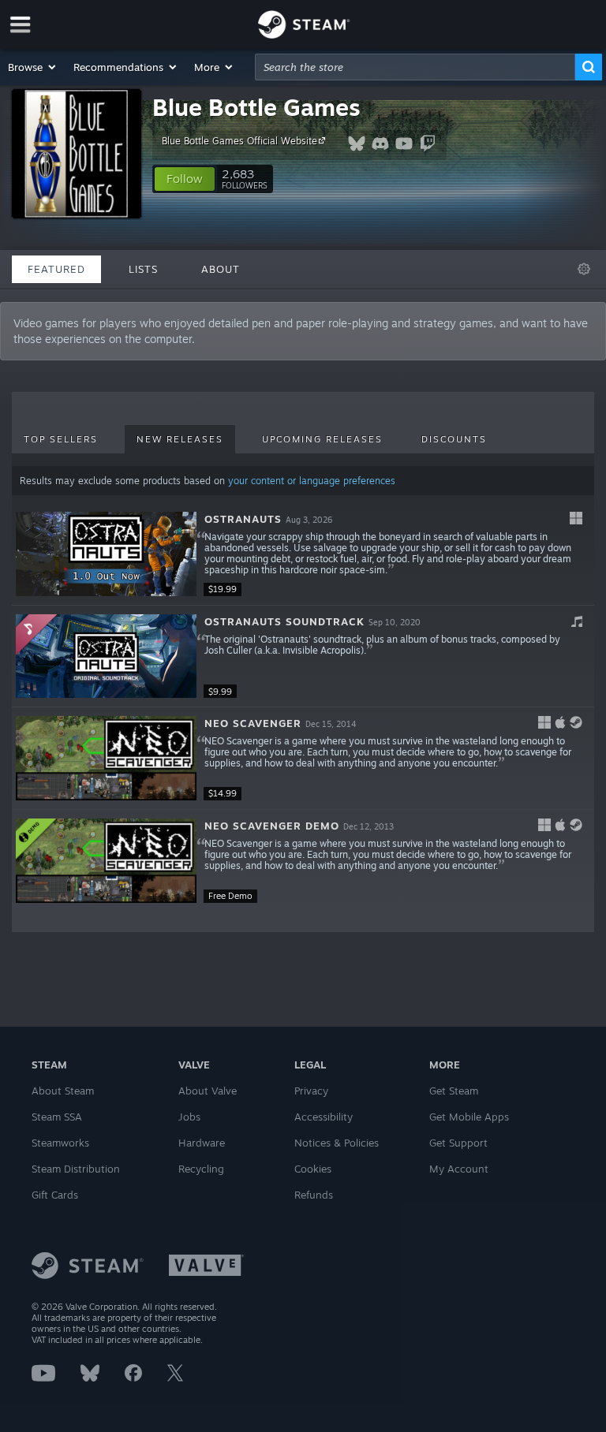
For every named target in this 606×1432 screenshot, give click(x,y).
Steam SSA (57, 1116)
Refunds (313, 1194)
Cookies (312, 1168)
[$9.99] (106, 656)
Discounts (454, 439)
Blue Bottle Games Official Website (239, 141)
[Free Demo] (106, 861)
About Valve (207, 1090)
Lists (143, 269)
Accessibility (323, 1116)
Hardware (201, 1142)
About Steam (63, 1090)
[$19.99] (106, 554)
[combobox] (415, 67)
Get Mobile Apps (469, 1116)
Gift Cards (55, 1194)
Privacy (311, 1090)
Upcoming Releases (322, 439)
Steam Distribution (76, 1168)
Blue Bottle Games (256, 106)
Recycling (201, 1168)
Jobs (189, 1116)
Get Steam (453, 1090)
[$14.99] (106, 758)
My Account (458, 1168)
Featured (56, 269)
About (220, 269)
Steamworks (60, 1142)
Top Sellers (61, 439)
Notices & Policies (336, 1142)
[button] (32, 67)
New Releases (180, 439)
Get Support (458, 1142)
